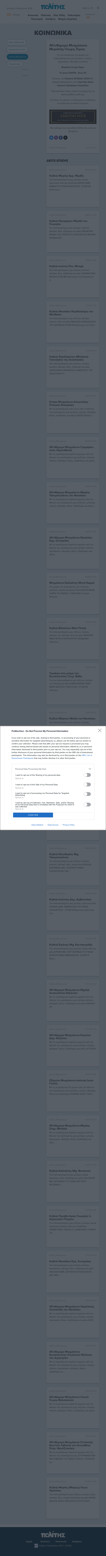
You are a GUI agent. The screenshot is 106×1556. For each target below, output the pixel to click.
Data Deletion (37, 825)
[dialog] (53, 778)
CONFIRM (33, 815)
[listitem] (53, 768)
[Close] (100, 731)
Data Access (53, 825)
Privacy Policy (69, 825)
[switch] (87, 775)
